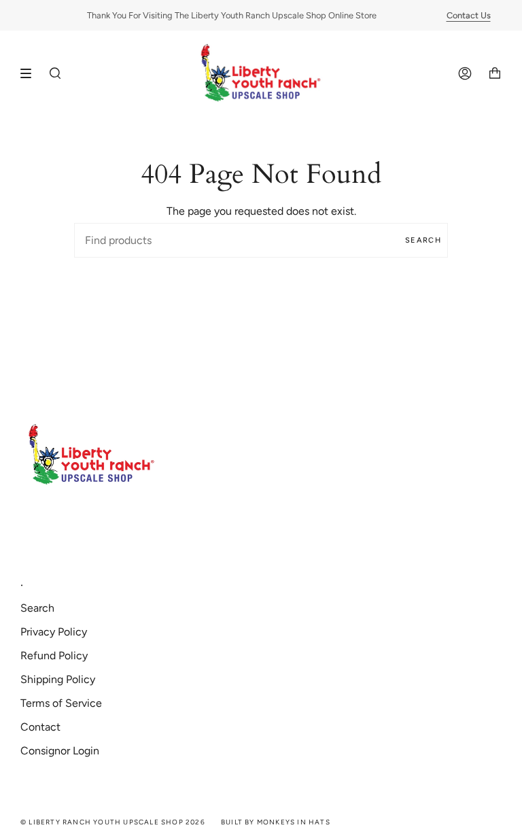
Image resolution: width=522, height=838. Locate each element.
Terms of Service (61, 703)
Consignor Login (59, 750)
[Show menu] (30, 73)
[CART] (495, 74)
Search (423, 240)
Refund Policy (54, 655)
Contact (40, 726)
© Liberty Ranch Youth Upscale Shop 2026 (112, 822)
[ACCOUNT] (465, 74)
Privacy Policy (53, 631)
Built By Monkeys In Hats (275, 822)
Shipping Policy (57, 679)
